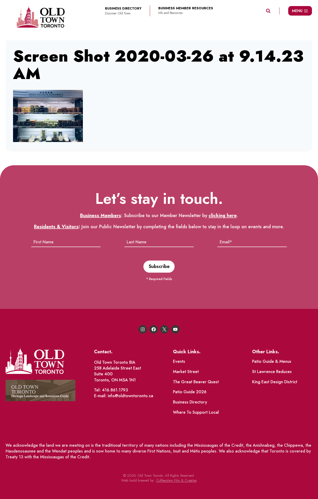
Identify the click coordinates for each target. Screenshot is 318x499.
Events (179, 361)
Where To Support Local (196, 412)
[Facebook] (153, 329)
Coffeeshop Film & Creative (176, 480)
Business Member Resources (185, 8)
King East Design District (274, 382)
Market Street (186, 372)
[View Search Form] (268, 11)
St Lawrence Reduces (272, 372)
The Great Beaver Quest (196, 382)
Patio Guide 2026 (189, 392)
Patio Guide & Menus (271, 361)
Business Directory (190, 402)
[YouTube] (175, 329)
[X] (164, 329)
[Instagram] (143, 329)
